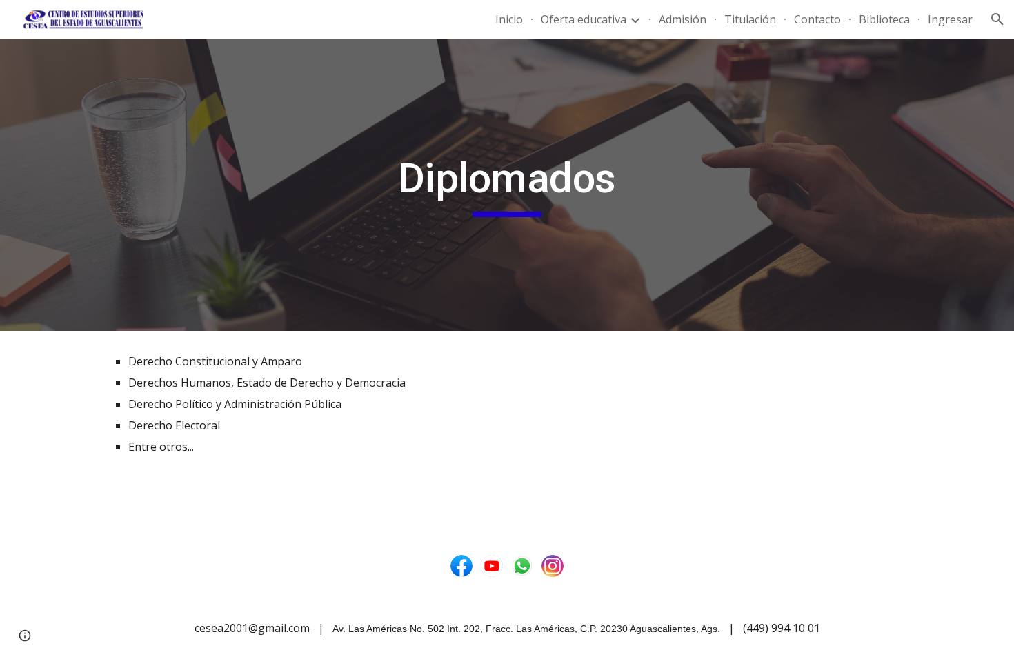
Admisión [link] (682, 19)
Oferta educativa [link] (583, 19)
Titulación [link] (750, 19)
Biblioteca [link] (884, 19)
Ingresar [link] (950, 19)
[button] (997, 19)
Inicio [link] (509, 19)
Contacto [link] (817, 19)
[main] (507, 185)
